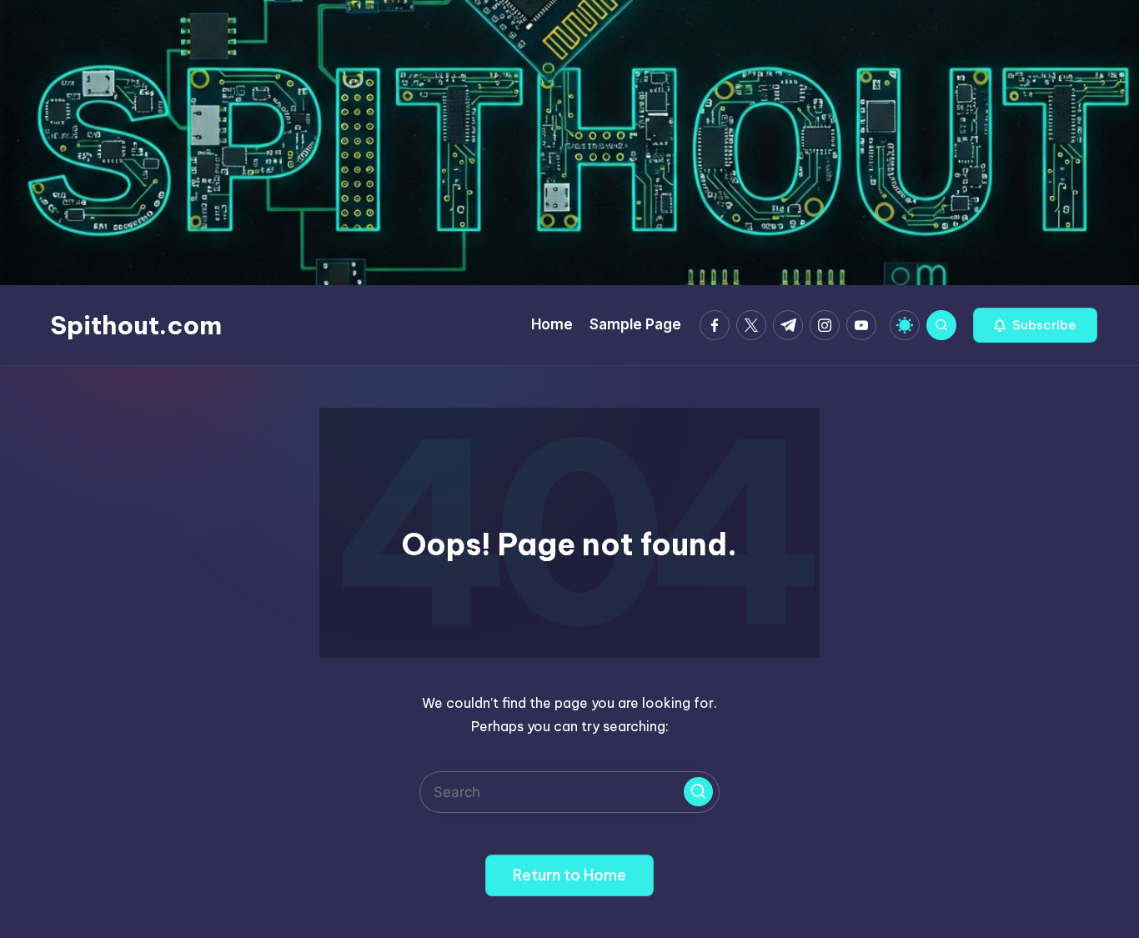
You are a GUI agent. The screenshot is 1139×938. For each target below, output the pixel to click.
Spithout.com (136, 325)
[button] (1035, 325)
